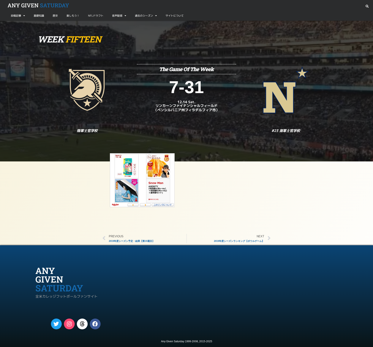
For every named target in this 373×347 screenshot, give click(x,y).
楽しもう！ (72, 15)
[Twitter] (56, 324)
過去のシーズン (144, 15)
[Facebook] (95, 324)
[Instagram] (69, 324)
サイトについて (175, 15)
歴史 (55, 15)
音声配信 (117, 15)
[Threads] (82, 324)
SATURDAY (38, 5)
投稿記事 (16, 15)
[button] (367, 6)
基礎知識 (39, 15)
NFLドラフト (95, 15)
